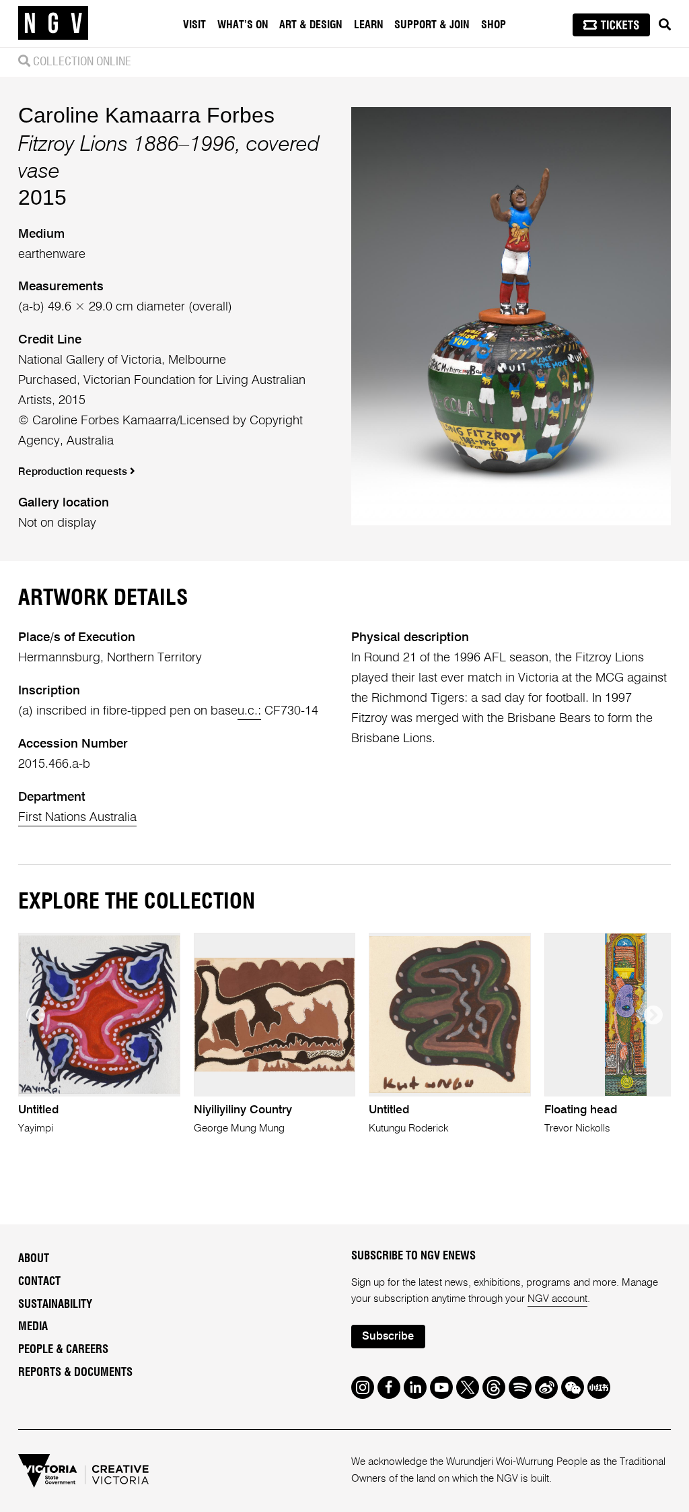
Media (33, 1326)
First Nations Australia (77, 818)
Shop (493, 25)
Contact (39, 1281)
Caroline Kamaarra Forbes (146, 115)
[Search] (665, 25)
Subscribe (388, 1336)
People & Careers (63, 1349)
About (33, 1258)
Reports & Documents (75, 1372)
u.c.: (249, 711)
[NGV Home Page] (53, 23)
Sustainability (55, 1304)
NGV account (557, 1299)
